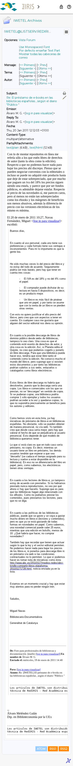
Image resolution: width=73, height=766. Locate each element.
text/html (36, 147)
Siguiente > (27, 68)
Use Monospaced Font (34, 47)
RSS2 (63, 749)
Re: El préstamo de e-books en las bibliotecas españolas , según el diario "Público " (31, 101)
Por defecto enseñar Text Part (39, 50)
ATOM (41, 749)
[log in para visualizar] (39, 113)
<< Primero (27, 65)
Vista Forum (27, 40)
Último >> (44, 68)
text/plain (12, 147)
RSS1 (52, 749)
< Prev (42, 65)
